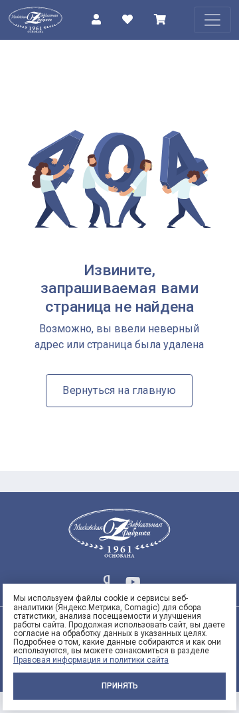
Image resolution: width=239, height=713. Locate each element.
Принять (120, 685)
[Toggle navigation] (212, 20)
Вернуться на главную (119, 390)
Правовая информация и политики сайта (91, 660)
